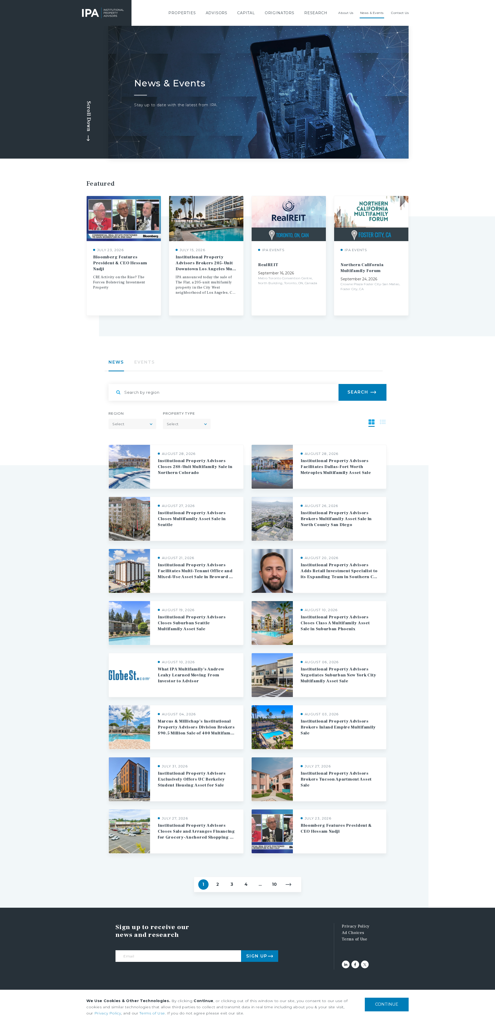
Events (144, 362)
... (260, 884)
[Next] (288, 884)
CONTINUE (386, 1004)
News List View (383, 422)
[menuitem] (182, 13)
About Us (345, 13)
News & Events (372, 13)
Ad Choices (353, 932)
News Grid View (371, 422)
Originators (279, 13)
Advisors (217, 13)
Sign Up (256, 956)
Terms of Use (354, 939)
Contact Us (400, 13)
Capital (246, 13)
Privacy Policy (356, 926)
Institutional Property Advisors (103, 13)
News (116, 362)
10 (274, 884)
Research (315, 13)
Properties (182, 13)
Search (358, 392)
